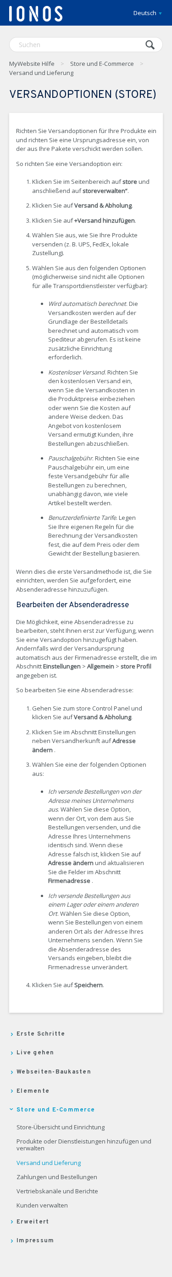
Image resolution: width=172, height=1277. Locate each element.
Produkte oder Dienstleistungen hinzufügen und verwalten (84, 1145)
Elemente (33, 1091)
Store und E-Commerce (102, 63)
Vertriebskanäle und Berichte (57, 1191)
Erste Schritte (41, 1034)
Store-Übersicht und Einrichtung (61, 1127)
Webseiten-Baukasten (54, 1072)
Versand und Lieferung (41, 73)
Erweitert (33, 1222)
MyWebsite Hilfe (32, 63)
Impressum (35, 1241)
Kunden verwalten (42, 1205)
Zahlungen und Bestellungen (57, 1177)
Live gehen (36, 1053)
